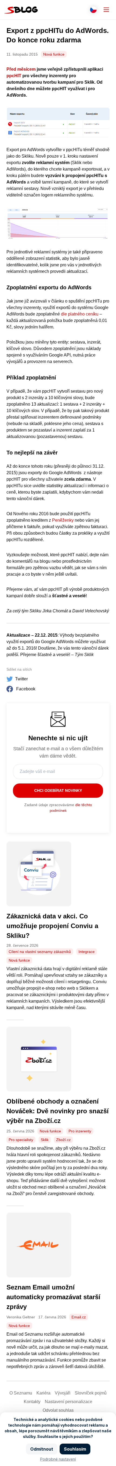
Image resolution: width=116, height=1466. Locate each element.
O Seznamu (20, 1393)
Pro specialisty (21, 1140)
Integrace (87, 951)
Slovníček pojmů (91, 1393)
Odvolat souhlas (58, 1410)
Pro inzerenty (80, 1131)
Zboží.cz (63, 1140)
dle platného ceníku (79, 314)
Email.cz (78, 1317)
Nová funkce (53, 54)
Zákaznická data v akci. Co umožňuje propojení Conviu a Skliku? (52, 925)
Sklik (45, 1140)
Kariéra (43, 1393)
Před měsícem (21, 69)
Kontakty (32, 1401)
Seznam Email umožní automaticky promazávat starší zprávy (53, 1297)
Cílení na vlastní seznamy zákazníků (40, 951)
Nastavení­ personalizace (68, 1401)
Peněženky (63, 520)
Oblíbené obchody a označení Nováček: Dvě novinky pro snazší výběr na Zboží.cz (57, 1111)
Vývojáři (62, 1393)
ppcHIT (13, 75)
